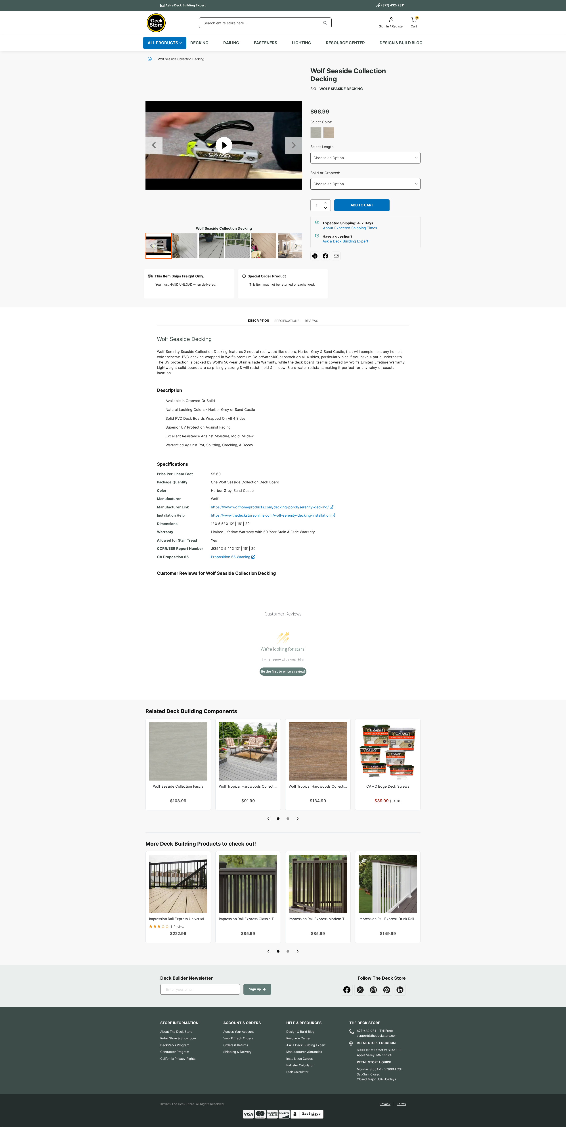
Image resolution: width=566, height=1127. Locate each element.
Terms (401, 1104)
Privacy (385, 1104)
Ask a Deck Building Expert (185, 5)
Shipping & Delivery (237, 1052)
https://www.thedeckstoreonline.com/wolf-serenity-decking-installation (271, 515)
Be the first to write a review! (283, 671)
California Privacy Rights (177, 1058)
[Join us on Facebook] (347, 990)
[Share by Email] (336, 256)
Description (258, 320)
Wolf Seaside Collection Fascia (178, 786)
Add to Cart (362, 205)
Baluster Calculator (300, 1065)
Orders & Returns (235, 1045)
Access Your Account (238, 1031)
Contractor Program (174, 1052)
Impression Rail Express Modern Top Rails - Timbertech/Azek (318, 919)
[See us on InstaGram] (373, 990)
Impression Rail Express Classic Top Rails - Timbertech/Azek (248, 919)
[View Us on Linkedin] (400, 990)
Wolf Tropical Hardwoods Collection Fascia (318, 786)
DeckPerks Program (174, 1045)
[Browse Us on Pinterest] (386, 990)
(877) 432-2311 (393, 5)
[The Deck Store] (156, 22)
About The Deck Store (176, 1031)
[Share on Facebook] (325, 256)
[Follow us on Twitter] (360, 990)
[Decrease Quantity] (325, 209)
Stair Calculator (297, 1072)
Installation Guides (299, 1058)
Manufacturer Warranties (304, 1052)
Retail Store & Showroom (178, 1038)
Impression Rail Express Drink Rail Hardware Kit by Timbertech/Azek (388, 919)
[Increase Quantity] (325, 203)
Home (150, 59)
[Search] (325, 23)
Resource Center (298, 1038)
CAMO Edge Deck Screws (387, 786)
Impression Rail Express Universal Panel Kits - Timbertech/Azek (178, 919)
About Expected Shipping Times (350, 228)
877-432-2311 (367, 1031)
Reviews (311, 321)
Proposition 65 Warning (231, 557)
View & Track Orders (238, 1038)
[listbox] (365, 133)
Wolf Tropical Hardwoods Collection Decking (248, 786)
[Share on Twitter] (314, 256)
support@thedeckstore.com (377, 1035)
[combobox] (259, 23)
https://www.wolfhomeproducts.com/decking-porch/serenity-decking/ (270, 507)
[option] (315, 132)
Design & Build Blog (300, 1031)
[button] (278, 818)
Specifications (287, 321)
